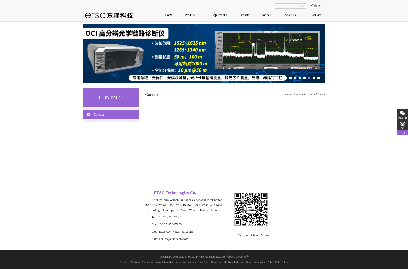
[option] (204, 54)
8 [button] (304, 78)
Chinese (316, 5)
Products (190, 15)
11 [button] (318, 78)
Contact (316, 15)
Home (168, 15)
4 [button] (286, 78)
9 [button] (309, 78)
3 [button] (281, 78)
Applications (219, 15)
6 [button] (295, 78)
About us (290, 15)
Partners (244, 15)
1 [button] (272, 78)
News (265, 15)
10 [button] (314, 78)
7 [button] (300, 78)
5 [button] (290, 78)
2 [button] (276, 78)
